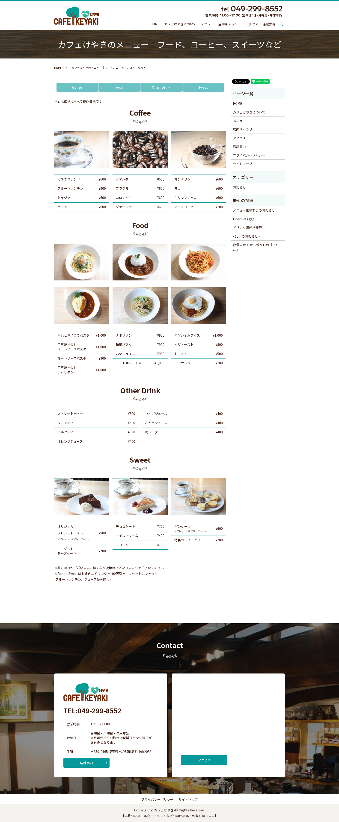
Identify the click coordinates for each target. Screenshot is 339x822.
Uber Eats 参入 (244, 219)
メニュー (207, 24)
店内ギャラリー (229, 24)
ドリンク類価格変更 (247, 227)
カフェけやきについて (180, 24)
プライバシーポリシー (249, 155)
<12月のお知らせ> (246, 236)
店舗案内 (269, 24)
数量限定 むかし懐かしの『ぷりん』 (256, 247)
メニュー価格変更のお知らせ (254, 210)
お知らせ (239, 187)
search (283, 24)
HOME (155, 24)
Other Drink (161, 87)
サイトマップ (242, 163)
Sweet (203, 87)
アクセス (252, 24)
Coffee (77, 87)
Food (119, 87)
